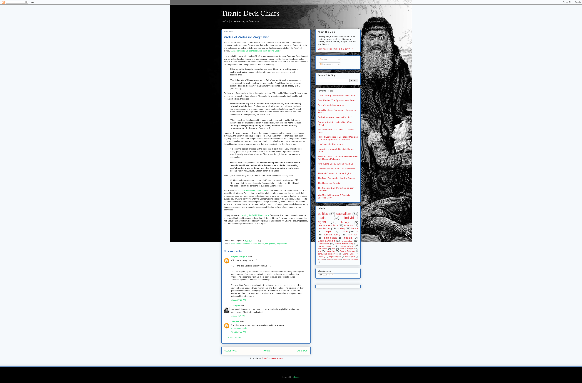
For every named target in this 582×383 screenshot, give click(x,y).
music (345, 259)
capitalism (343, 214)
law (266, 244)
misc (329, 259)
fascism (321, 259)
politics (272, 244)
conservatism (346, 246)
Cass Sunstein (257, 244)
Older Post (302, 350)
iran (333, 248)
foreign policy (332, 234)
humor (354, 228)
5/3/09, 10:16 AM (238, 300)
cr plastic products (239, 328)
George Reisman (347, 251)
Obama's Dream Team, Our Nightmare (336, 168)
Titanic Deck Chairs (250, 13)
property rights (335, 256)
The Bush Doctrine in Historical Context (336, 178)
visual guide (350, 256)
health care (324, 228)
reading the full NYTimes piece (255, 215)
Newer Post (230, 350)
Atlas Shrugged (347, 248)
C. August (235, 306)
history (345, 222)
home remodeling (344, 243)
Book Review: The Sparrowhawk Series (337, 100)
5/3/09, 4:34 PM (238, 316)
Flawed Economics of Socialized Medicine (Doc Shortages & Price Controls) (338, 138)
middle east (330, 237)
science (348, 225)
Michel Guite (349, 254)
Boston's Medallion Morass (331, 105)
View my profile (325, 49)
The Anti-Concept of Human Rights (334, 173)
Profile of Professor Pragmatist (246, 37)
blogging (321, 256)
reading (341, 228)
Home (266, 350)
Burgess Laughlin (239, 256)
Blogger (296, 377)
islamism (353, 234)
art (356, 231)
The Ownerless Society (329, 183)
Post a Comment (235, 337)
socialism (354, 259)
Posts (324, 59)
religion (328, 231)
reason (344, 231)
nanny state (324, 246)
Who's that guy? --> (343, 49)
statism (323, 218)
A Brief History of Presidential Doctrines (336, 95)
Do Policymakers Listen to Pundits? (335, 117)
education (322, 248)
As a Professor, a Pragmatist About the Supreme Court (255, 51)
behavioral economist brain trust (252, 190)
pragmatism (282, 244)
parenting (330, 251)
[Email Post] (259, 241)
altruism (348, 237)
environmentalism (328, 225)
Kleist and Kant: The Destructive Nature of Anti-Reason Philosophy (338, 157)
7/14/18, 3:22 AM (238, 332)
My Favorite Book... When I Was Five (335, 164)
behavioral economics (240, 244)
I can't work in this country (330, 144)
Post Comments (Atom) (272, 358)
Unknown (235, 321)
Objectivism (323, 243)
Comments (327, 64)
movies (337, 259)
